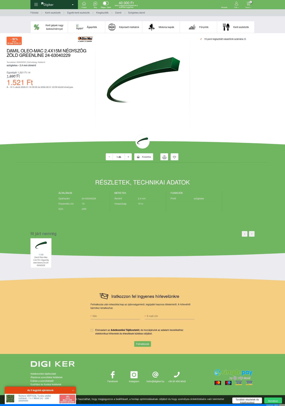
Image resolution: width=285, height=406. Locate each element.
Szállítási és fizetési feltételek (45, 384)
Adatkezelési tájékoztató (43, 373)
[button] (54, 3)
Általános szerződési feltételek (46, 377)
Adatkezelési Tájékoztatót (125, 330)
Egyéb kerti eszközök (78, 12)
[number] (119, 156)
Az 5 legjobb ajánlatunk (40, 390)
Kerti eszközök (53, 12)
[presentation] (244, 234)
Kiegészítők (102, 12)
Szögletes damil (136, 12)
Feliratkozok (142, 344)
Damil (118, 12)
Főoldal (34, 12)
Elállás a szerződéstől (42, 380)
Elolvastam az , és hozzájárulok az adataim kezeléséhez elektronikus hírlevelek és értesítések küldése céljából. (139, 331)
